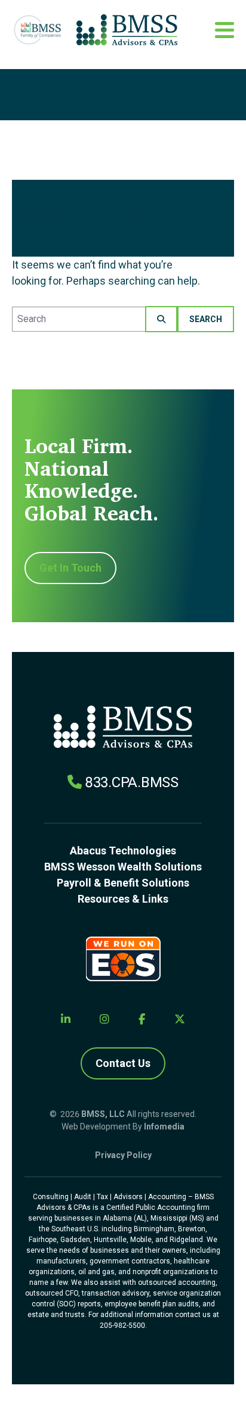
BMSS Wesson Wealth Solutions (123, 866)
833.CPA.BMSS (132, 782)
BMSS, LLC (103, 1114)
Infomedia (164, 1126)
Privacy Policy (123, 1155)
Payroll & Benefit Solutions (123, 882)
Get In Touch (70, 567)
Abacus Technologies (123, 850)
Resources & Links (123, 899)
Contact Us (123, 1063)
